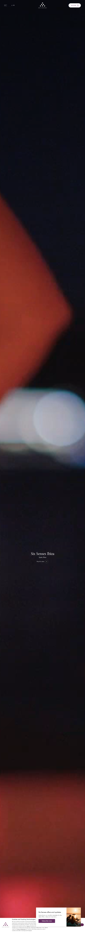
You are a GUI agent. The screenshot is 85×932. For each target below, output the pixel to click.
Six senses (42, 5)
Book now (73, 5)
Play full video (40, 561)
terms (28, 926)
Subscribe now (47, 921)
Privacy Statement (21, 929)
